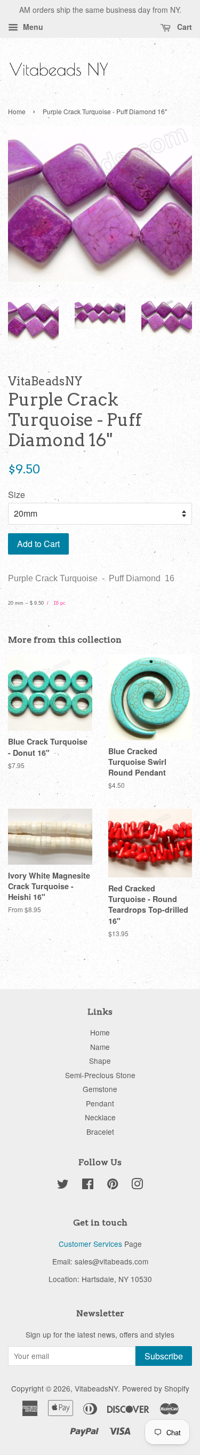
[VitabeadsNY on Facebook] (88, 1185)
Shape (100, 1060)
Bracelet (100, 1131)
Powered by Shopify (155, 1388)
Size (16, 494)
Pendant (100, 1103)
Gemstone (100, 1089)
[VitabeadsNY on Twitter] (63, 1185)
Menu (32, 26)
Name (100, 1046)
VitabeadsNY (96, 1388)
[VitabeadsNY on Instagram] (137, 1185)
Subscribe (164, 1356)
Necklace (100, 1117)
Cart (183, 26)
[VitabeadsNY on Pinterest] (112, 1185)
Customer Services (90, 1243)
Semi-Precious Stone (100, 1075)
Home (17, 111)
